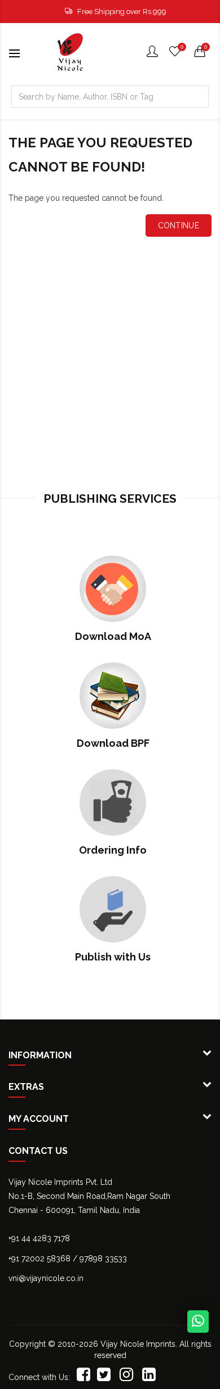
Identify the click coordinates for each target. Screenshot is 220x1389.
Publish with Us (113, 957)
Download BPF (113, 743)
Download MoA (113, 636)
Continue (178, 225)
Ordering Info (113, 850)
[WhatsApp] (198, 1321)
